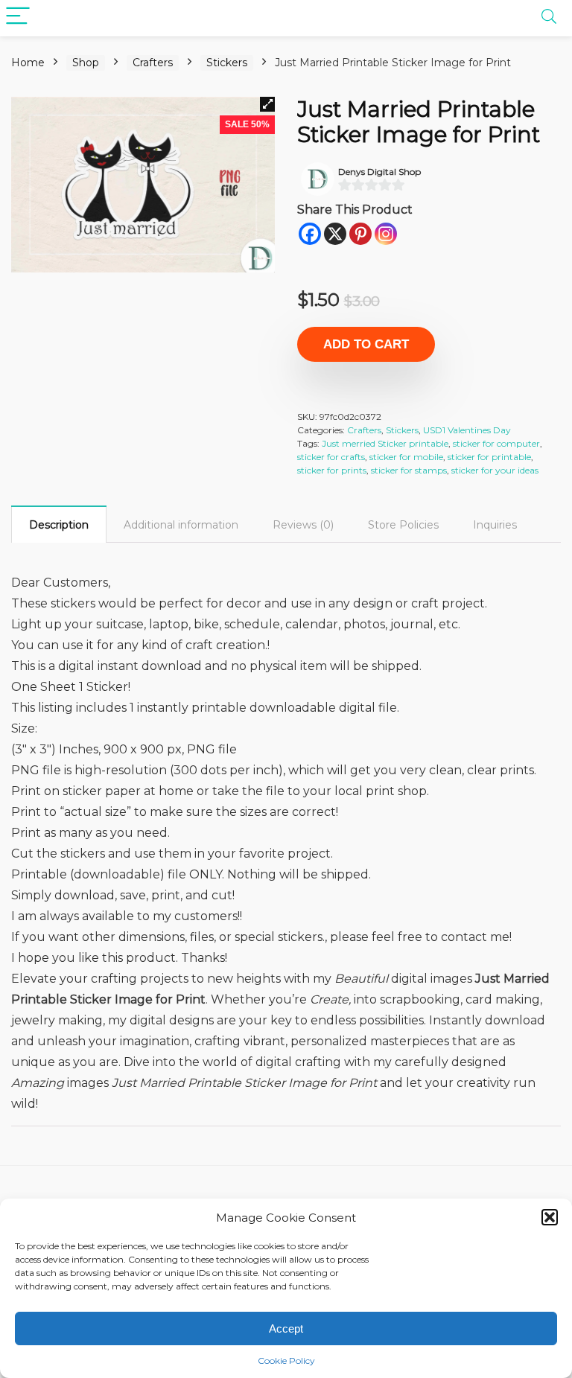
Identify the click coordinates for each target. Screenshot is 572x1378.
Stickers (226, 62)
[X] (335, 234)
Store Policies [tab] (403, 525)
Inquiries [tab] (495, 525)
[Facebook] (310, 234)
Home (28, 62)
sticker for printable (489, 456)
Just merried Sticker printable (385, 443)
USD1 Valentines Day (467, 430)
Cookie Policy (286, 1360)
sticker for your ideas (494, 470)
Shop (85, 62)
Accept (286, 1328)
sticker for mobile (406, 456)
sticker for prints (331, 470)
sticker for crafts (331, 456)
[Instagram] (386, 234)
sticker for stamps (409, 470)
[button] (549, 1217)
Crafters (153, 62)
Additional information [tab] (181, 525)
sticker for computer (496, 443)
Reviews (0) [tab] (303, 525)
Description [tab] (59, 525)
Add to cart (366, 344)
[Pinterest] (360, 234)
